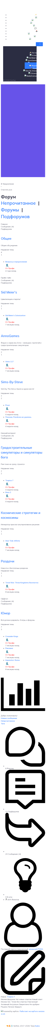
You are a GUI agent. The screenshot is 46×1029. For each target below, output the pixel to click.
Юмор (5, 613)
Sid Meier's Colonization (15, 315)
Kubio (37, 1026)
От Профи (9, 268)
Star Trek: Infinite (12, 541)
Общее (6, 238)
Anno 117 (9, 361)
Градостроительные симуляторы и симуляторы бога (21, 452)
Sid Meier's (9, 292)
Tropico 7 (9, 480)
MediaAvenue (37, 39)
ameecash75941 (36, 949)
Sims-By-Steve (12, 382)
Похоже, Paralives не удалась (18, 417)
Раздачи (7, 561)
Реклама (9, 648)
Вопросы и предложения (16, 262)
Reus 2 (8, 492)
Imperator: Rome (12, 660)
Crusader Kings (11, 636)
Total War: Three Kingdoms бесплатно (21, 582)
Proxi (7, 405)
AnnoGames (10, 336)
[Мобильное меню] (39, 44)
